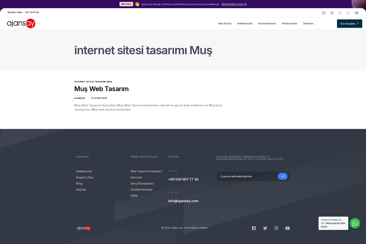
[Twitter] (332, 13)
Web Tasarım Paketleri (146, 171)
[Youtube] (356, 13)
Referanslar (290, 23)
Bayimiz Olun (15, 12)
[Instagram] (340, 13)
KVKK (134, 195)
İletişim (308, 23)
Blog (79, 183)
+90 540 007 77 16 (183, 179)
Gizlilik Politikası (141, 189)
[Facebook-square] (324, 13)
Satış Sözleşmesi (142, 183)
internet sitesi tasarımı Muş (93, 82)
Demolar (136, 177)
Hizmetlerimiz (267, 23)
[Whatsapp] (348, 13)
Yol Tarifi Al (32, 12)
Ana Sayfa (225, 23)
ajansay (79, 98)
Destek (81, 189)
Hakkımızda (245, 23)
